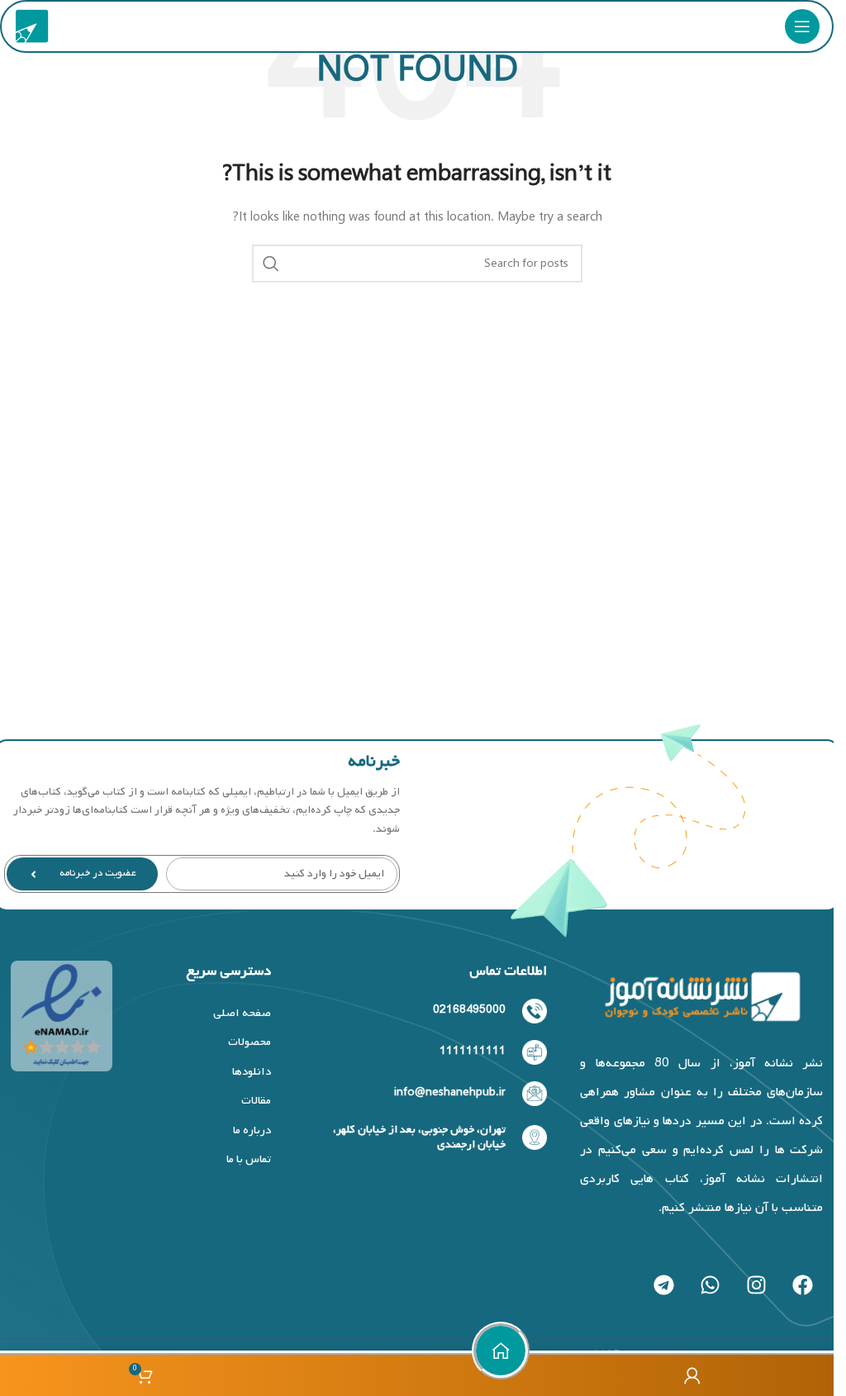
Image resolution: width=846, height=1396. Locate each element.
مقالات (256, 1100)
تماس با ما (248, 1159)
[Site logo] (32, 27)
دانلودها (251, 1071)
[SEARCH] (271, 264)
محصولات (249, 1042)
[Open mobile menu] (802, 26)
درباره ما (252, 1130)
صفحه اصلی (242, 1013)
